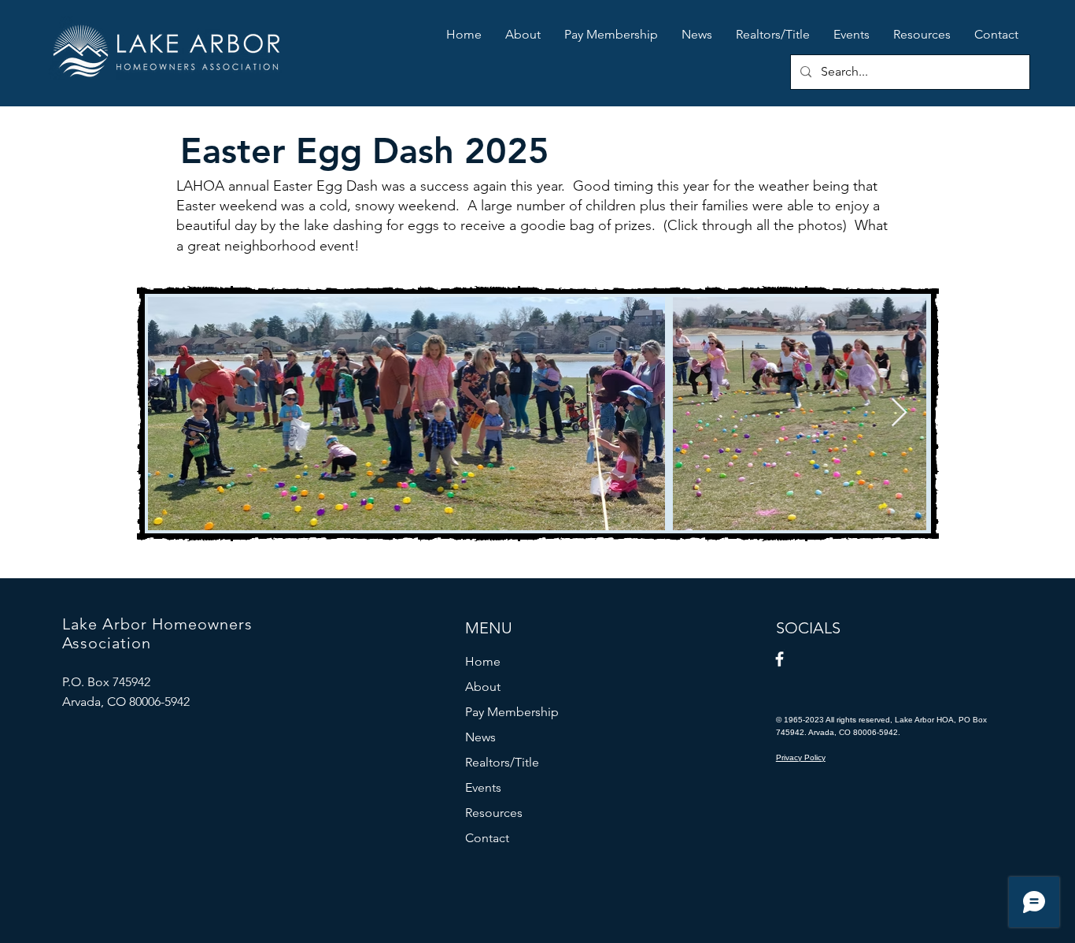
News (480, 737)
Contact (487, 837)
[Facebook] (779, 659)
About (483, 686)
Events (483, 787)
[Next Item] (899, 413)
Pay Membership (512, 711)
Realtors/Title (502, 762)
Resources (494, 812)
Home (483, 661)
